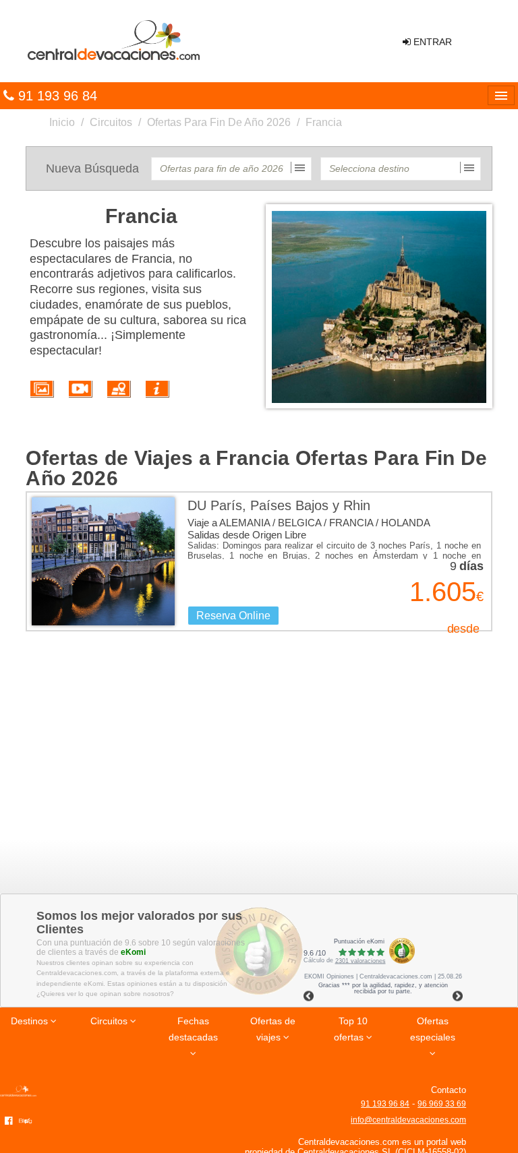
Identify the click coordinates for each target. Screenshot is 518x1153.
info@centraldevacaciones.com (408, 1120)
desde (463, 628)
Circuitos (111, 122)
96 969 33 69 (442, 1104)
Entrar (431, 41)
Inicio (62, 122)
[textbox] (231, 169)
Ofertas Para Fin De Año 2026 (219, 122)
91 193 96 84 (385, 1104)
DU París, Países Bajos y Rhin (279, 505)
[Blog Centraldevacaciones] (27, 1120)
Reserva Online (233, 615)
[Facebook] (9, 1120)
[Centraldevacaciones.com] (113, 40)
